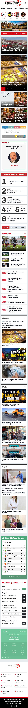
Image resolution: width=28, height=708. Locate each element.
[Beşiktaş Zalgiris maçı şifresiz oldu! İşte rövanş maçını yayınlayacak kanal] (5, 254)
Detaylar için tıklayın (14, 577)
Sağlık (3, 8)
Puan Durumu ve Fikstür (6, 686)
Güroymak (10, 197)
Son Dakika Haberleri (5, 692)
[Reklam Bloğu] (14, 26)
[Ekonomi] (25, 318)
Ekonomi (5, 318)
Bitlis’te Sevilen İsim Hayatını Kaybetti (23, 210)
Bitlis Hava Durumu (19, 675)
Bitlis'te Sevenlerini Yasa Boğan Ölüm (15, 191)
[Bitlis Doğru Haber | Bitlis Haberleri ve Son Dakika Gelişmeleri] (13, 3)
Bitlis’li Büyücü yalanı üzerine (14, 147)
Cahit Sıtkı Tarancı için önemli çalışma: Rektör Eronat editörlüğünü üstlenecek (15, 309)
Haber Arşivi (20, 691)
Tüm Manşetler (20, 686)
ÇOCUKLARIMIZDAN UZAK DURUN (15, 182)
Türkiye (21, 8)
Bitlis (8, 189)
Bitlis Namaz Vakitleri (5, 681)
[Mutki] (25, 387)
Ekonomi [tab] (14, 227)
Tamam (14, 706)
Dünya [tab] (6, 227)
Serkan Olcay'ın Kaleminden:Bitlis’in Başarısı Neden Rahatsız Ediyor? (15, 288)
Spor (15, 8)
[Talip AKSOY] (14, 157)
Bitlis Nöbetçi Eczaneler (5, 675)
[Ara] (25, 3)
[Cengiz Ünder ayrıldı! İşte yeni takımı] (5, 259)
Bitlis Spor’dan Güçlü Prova (16, 302)
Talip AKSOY (14, 165)
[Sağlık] (25, 467)
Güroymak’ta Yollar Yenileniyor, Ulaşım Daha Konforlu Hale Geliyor (15, 200)
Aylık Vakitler (7, 657)
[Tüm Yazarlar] (25, 143)
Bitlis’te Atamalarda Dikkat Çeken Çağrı (15, 219)
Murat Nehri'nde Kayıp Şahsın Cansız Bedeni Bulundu (15, 279)
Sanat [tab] (22, 227)
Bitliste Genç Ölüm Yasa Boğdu (9, 210)
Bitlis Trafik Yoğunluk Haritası (19, 681)
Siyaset (9, 8)
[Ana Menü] (1, 3)
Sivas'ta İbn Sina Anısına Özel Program (15, 272)
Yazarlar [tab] (5, 143)
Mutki (4, 387)
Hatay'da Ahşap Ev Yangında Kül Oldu (13, 296)
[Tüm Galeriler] (25, 233)
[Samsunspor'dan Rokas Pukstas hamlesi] (5, 265)
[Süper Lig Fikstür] (25, 582)
